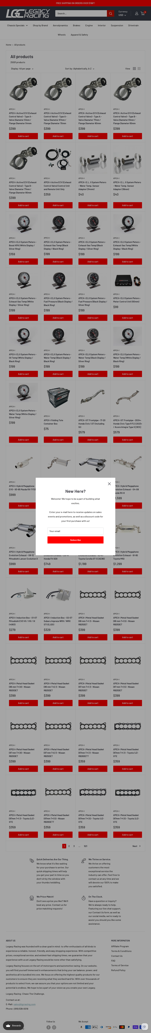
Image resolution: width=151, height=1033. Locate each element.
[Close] (109, 483)
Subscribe (75, 539)
